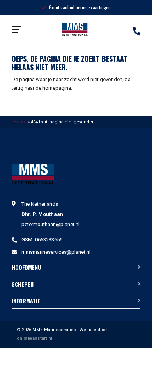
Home (20, 122)
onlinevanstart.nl (34, 338)
